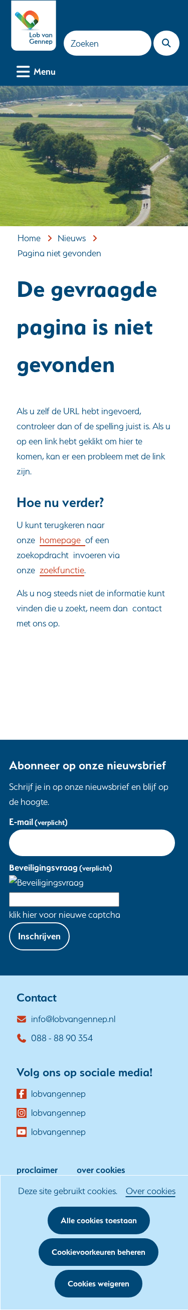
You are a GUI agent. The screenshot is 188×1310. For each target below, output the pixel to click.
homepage (62, 540)
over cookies (101, 1170)
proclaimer (37, 1170)
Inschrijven (39, 936)
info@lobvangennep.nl (73, 1019)
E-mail (38, 821)
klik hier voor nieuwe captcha (64, 914)
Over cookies (150, 1191)
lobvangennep (58, 1094)
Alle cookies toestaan (99, 1220)
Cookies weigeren (98, 1283)
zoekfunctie (62, 570)
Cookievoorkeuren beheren (98, 1252)
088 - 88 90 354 (62, 1038)
